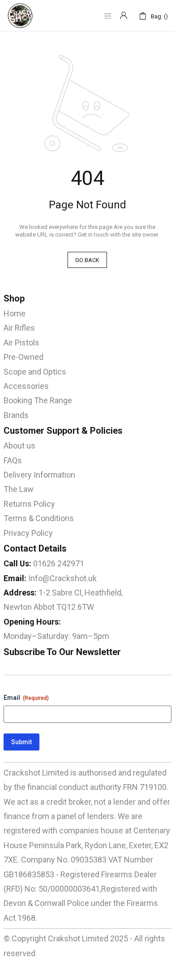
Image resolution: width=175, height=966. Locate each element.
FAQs (13, 460)
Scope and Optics (35, 371)
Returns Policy (29, 504)
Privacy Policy (28, 533)
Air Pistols (21, 342)
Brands (16, 415)
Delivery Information (39, 474)
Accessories (26, 386)
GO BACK (87, 260)
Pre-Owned (23, 357)
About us (19, 445)
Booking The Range (38, 400)
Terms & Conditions (39, 518)
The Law (19, 489)
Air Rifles (19, 327)
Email (26, 697)
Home (15, 313)
